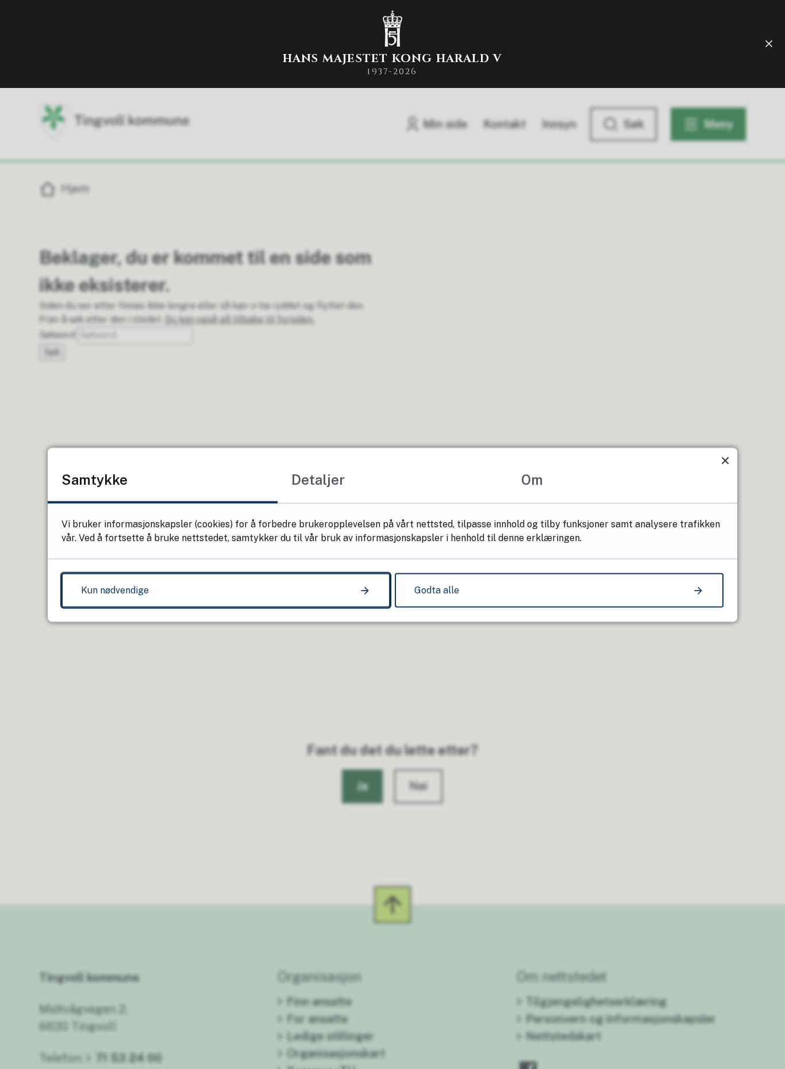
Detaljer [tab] (318, 479)
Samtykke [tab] (94, 479)
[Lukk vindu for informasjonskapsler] (725, 459)
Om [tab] (532, 479)
